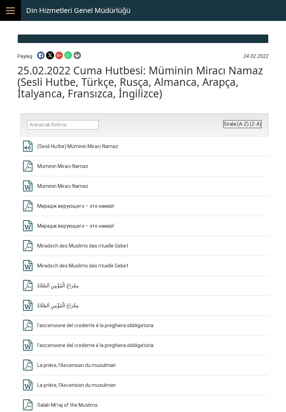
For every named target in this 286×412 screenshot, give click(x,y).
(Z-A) (255, 124)
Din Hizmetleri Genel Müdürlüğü (78, 10)
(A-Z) (243, 124)
